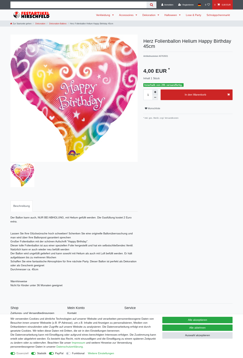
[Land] (199, 4)
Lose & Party (193, 15)
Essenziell (22, 353)
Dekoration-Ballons (58, 23)
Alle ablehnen (197, 327)
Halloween (171, 15)
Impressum (78, 342)
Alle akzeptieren (197, 319)
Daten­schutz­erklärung (69, 346)
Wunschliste (153, 108)
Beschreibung (21, 205)
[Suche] (151, 5)
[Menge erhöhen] (155, 92)
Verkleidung (103, 15)
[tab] (21, 206)
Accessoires (126, 15)
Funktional (78, 353)
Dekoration (149, 15)
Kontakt (72, 313)
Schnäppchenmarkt (218, 15)
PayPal (59, 353)
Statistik (41, 353)
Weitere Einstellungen (101, 353)
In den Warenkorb (195, 94)
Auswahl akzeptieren (197, 335)
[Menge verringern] (155, 97)
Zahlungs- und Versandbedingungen (32, 313)
